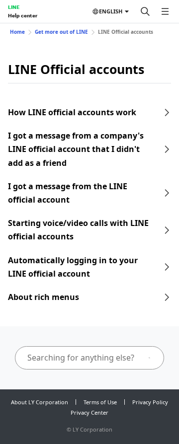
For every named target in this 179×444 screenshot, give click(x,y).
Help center (22, 15)
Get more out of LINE (61, 31)
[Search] (145, 11)
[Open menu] (165, 11)
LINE (13, 6)
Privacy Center (89, 412)
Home (17, 31)
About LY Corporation (39, 402)
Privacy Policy (150, 402)
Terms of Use (100, 402)
